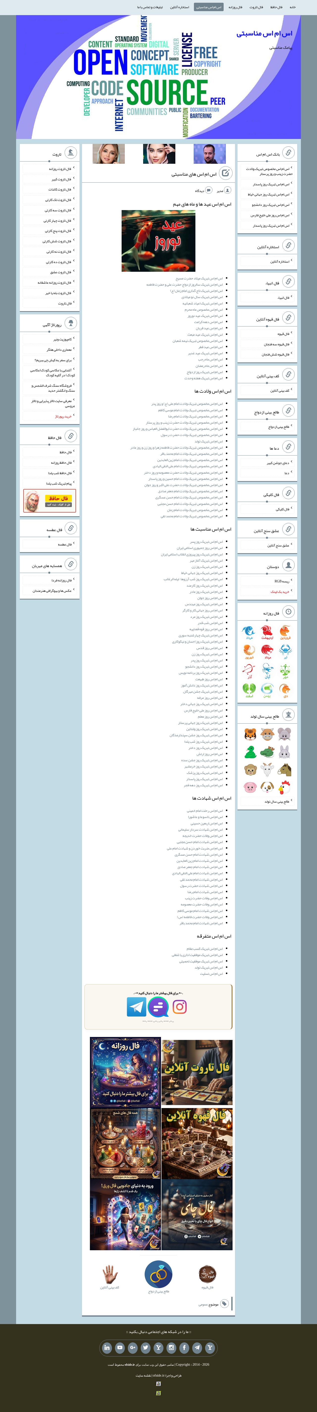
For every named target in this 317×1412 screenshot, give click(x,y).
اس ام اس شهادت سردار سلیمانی (200, 829)
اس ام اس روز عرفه (210, 697)
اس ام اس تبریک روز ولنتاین (204, 728)
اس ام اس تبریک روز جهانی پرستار (200, 722)
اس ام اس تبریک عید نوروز (205, 315)
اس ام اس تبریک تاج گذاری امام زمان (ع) (196, 290)
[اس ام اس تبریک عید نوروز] (159, 242)
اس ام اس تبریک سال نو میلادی (202, 296)
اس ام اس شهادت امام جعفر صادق (200, 866)
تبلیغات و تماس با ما (150, 6)
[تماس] (158, 1348)
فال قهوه (283, 333)
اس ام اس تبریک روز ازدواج (205, 371)
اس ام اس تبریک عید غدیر (205, 353)
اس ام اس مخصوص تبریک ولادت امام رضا (195, 416)
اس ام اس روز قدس (209, 647)
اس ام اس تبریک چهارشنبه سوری (201, 635)
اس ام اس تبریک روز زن (207, 566)
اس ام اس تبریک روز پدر (207, 660)
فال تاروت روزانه (60, 168)
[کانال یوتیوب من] (120, 1348)
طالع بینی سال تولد (276, 801)
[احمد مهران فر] (210, 154)
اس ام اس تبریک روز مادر (206, 591)
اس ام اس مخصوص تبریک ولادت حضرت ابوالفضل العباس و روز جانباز (178, 428)
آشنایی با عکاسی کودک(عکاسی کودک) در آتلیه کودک (52, 373)
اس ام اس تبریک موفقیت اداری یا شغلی (197, 954)
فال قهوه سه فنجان (276, 343)
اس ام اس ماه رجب (210, 359)
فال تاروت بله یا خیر (58, 292)
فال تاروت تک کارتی (58, 199)
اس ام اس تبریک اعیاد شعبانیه (203, 303)
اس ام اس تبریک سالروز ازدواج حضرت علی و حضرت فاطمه (184, 284)
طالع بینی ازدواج (278, 426)
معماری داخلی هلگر (59, 349)
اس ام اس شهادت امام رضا (205, 891)
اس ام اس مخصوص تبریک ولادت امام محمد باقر (191, 453)
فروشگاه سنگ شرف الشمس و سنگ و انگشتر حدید (53, 388)
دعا (287, 472)
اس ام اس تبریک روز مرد (206, 616)
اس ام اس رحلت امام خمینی (205, 810)
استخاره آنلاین (179, 6)
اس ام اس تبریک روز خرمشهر (203, 766)
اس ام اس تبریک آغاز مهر (206, 560)
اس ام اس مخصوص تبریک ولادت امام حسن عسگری (189, 497)
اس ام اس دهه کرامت (208, 321)
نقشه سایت (143, 1375)
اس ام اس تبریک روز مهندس (204, 603)
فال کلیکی (282, 509)
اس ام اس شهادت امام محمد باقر (201, 923)
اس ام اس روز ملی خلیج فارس (203, 710)
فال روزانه (235, 6)
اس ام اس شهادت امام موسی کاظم (200, 910)
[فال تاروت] (197, 1073)
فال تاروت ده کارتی (59, 261)
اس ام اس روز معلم (210, 716)
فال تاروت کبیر (62, 178)
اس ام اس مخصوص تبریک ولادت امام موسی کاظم (190, 410)
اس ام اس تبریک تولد (209, 441)
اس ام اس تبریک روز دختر (205, 747)
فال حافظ (276, 6)
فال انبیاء (283, 297)
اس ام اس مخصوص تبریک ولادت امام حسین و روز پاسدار (185, 478)
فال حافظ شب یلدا (60, 472)
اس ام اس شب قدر (210, 622)
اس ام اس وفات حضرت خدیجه (203, 835)
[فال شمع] (125, 1144)
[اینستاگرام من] (171, 1348)
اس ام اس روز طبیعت (209, 679)
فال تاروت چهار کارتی (58, 220)
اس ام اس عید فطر (210, 346)
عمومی (203, 1304)
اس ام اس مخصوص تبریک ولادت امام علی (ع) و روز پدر (187, 403)
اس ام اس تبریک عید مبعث (205, 334)
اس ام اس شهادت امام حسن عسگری (199, 854)
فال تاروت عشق (61, 272)
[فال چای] (197, 1215)
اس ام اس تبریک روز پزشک (205, 772)
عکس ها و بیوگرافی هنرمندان (52, 590)
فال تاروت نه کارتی (59, 251)
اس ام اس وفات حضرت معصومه (202, 904)
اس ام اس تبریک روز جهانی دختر (201, 703)
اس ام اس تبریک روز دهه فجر (203, 785)
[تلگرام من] (197, 1348)
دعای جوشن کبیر (278, 462)
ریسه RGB (282, 581)
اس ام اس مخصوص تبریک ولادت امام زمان (195, 509)
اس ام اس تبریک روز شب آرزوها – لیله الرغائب (193, 578)
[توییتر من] (146, 1348)
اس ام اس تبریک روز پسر (206, 541)
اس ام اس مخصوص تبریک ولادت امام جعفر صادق (190, 491)
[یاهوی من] (210, 1348)
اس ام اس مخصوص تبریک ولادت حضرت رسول (192, 434)
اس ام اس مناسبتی (208, 6)
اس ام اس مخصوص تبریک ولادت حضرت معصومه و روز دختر (183, 472)
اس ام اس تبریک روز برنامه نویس (201, 672)
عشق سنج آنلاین (278, 545)
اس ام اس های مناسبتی (194, 174)
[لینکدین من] (107, 1348)
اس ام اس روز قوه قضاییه (206, 628)
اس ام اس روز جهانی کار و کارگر (202, 610)
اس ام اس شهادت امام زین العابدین (200, 860)
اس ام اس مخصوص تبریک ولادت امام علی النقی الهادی (188, 465)
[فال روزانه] (125, 1073)
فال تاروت (256, 6)
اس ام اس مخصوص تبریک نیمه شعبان (198, 340)
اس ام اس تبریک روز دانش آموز (202, 685)
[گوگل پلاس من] (133, 1348)
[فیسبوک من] (184, 1348)
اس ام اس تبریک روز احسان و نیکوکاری (197, 641)
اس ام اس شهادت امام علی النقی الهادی (197, 872)
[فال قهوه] (197, 1144)
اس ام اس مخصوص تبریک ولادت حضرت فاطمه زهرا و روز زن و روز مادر (176, 447)
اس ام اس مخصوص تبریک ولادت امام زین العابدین (190, 459)
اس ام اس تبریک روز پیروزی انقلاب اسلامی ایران (192, 554)
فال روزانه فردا (62, 580)
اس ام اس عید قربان (209, 328)
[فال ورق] (125, 1215)
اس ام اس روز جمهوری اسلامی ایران (200, 547)
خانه (293, 6)
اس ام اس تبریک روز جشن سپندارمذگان (196, 735)
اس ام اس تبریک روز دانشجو (204, 666)
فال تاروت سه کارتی (58, 210)
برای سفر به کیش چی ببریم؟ (53, 359)
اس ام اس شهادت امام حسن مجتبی (200, 841)
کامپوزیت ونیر (62, 339)
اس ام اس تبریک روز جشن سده (202, 760)
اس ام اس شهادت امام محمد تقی (201, 879)
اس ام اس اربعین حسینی (207, 823)
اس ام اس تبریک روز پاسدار (204, 778)
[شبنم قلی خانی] (109, 154)
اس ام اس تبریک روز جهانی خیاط (202, 572)
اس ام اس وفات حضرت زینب (204, 898)
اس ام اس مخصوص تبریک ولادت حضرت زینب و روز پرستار (184, 422)
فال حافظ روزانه (61, 462)
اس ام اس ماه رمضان (209, 365)
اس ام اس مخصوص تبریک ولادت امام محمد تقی (192, 516)
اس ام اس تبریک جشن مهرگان (203, 691)
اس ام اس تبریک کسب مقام (205, 948)
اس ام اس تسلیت (211, 973)
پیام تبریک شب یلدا (59, 483)
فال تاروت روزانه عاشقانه (55, 282)
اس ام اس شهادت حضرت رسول (201, 885)
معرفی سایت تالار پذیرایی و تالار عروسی (53, 403)
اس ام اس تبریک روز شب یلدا (203, 741)
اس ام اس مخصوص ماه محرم (204, 309)
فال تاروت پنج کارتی (58, 230)
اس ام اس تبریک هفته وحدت (204, 378)
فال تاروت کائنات (60, 189)
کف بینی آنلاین (279, 390)
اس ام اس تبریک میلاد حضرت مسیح (199, 278)
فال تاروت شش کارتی (57, 241)
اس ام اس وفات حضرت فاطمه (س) (200, 916)
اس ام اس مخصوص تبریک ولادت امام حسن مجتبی (190, 503)
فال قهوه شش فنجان (275, 354)
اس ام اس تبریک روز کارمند (204, 585)
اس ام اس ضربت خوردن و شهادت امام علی (195, 848)
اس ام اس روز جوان (210, 597)
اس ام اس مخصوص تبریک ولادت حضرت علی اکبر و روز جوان (183, 484)
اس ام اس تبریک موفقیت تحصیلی (201, 961)
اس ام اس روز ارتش (210, 753)
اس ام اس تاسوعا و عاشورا (205, 816)
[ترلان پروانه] (159, 154)
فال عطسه (65, 544)
